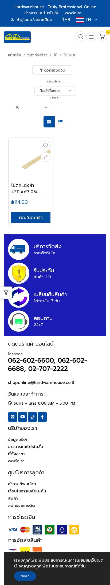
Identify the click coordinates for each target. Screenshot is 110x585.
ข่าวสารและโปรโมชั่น (25, 447)
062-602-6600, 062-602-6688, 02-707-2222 (47, 365)
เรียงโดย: (54, 81)
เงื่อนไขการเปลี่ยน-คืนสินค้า (27, 494)
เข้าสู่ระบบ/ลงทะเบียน (33, 20)
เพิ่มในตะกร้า (31, 217)
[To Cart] (45, 157)
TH (88, 20)
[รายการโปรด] (45, 145)
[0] (101, 37)
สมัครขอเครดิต (21, 505)
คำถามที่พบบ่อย (22, 484)
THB (66, 20)
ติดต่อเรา (16, 461)
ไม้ (55, 55)
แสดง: (54, 98)
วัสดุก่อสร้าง (37, 55)
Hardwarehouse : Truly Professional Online (55, 7)
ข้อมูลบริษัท (18, 439)
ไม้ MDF (70, 55)
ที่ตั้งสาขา (16, 454)
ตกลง (25, 576)
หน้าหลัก (14, 55)
